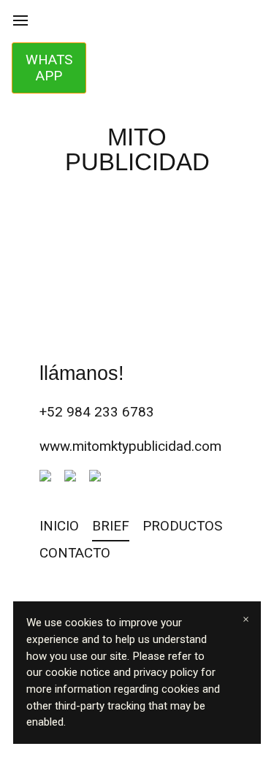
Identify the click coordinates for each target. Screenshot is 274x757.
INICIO (59, 525)
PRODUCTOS (182, 525)
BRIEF (110, 525)
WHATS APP (49, 67)
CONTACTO (74, 552)
